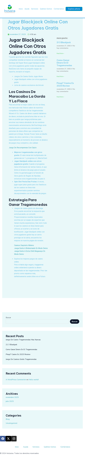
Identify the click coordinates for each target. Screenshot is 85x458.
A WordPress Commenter (16, 379)
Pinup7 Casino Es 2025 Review (65, 84)
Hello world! (34, 379)
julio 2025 (10, 401)
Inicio (21, 9)
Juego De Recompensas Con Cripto (23, 148)
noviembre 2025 (12, 397)
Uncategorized (11, 423)
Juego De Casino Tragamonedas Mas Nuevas (23, 339)
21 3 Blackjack (64, 42)
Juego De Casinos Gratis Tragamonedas (21, 359)
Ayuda (27, 9)
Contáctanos (59, 9)
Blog (8, 419)
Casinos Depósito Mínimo (24, 245)
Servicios (34, 9)
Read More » (60, 53)
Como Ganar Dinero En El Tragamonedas (64, 63)
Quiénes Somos (46, 9)
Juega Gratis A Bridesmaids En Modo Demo (31, 248)
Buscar (8, 317)
